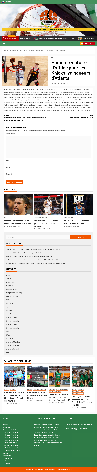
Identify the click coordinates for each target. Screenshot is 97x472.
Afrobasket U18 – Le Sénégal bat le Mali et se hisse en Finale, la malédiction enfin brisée (35, 263)
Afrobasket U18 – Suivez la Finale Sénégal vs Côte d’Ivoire (45, 38)
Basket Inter (10, 282)
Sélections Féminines (13, 342)
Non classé (9, 338)
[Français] (4, 3)
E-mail (8, 167)
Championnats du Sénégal (14, 293)
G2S (70, 470)
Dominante (67, 217)
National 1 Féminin (12, 317)
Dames (8, 300)
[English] (2, 3)
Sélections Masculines (13, 345)
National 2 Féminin (12, 324)
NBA (52, 57)
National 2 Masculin (12, 328)
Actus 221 (9, 279)
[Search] (78, 43)
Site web (9, 174)
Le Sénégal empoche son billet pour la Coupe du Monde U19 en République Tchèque (34, 260)
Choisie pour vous (39, 217)
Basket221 (56, 83)
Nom (8, 161)
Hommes (9, 310)
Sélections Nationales (13, 349)
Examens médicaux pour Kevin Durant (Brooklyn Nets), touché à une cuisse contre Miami (25, 117)
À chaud (8, 275)
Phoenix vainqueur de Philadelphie (81, 116)
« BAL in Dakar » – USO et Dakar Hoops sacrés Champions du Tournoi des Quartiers (33, 249)
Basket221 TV (10, 286)
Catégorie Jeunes (11, 289)
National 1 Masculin (12, 321)
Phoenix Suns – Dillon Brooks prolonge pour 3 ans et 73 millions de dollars (48, 223)
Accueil (5, 425)
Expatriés (9, 307)
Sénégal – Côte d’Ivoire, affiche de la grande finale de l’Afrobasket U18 (29, 256)
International (10, 314)
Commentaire (11, 134)
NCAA (8, 335)
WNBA (8, 353)
